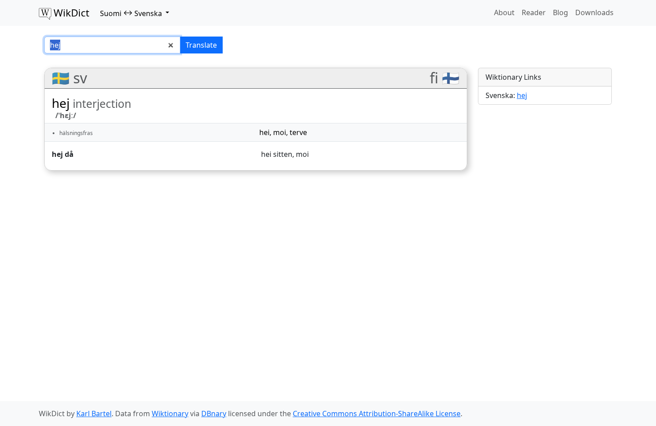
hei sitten (276, 154)
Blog (560, 12)
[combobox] (112, 45)
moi (279, 132)
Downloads (594, 12)
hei (264, 132)
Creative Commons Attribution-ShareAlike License (377, 413)
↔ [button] (131, 13)
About (504, 12)
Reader (534, 12)
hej (522, 95)
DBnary (213, 413)
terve (298, 132)
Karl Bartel (94, 413)
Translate (201, 45)
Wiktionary (170, 413)
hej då (63, 154)
